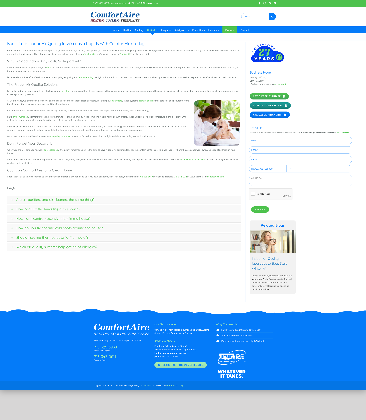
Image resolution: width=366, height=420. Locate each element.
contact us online (215, 176)
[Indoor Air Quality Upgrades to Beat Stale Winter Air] (295, 253)
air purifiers (116, 100)
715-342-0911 (139, 3)
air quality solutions (60, 136)
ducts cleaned (51, 149)
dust (48, 67)
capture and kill (146, 100)
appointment (280, 84)
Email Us (260, 209)
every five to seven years (193, 159)
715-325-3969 (102, 3)
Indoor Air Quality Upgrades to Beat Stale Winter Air (291, 281)
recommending (85, 77)
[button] (124, 200)
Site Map (147, 385)
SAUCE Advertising (174, 385)
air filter (66, 90)
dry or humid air (20, 116)
